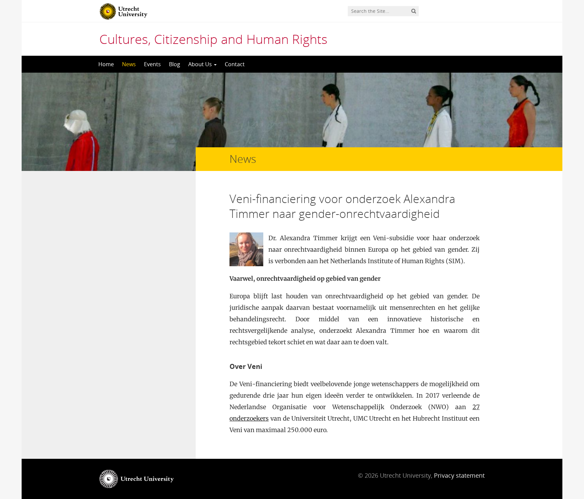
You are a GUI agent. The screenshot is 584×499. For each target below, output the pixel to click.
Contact (235, 64)
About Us (200, 64)
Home (106, 64)
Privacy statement (459, 475)
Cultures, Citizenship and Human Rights (213, 39)
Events (152, 64)
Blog (174, 64)
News (129, 64)
